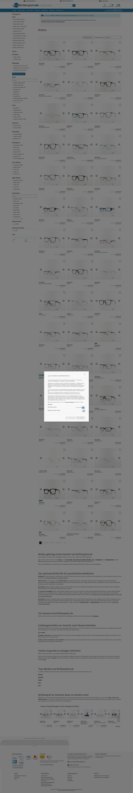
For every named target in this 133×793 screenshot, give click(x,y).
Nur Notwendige (70, 417)
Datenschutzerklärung (69, 402)
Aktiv (83, 407)
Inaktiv (84, 410)
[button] (83, 408)
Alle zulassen (80, 417)
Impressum (50, 404)
